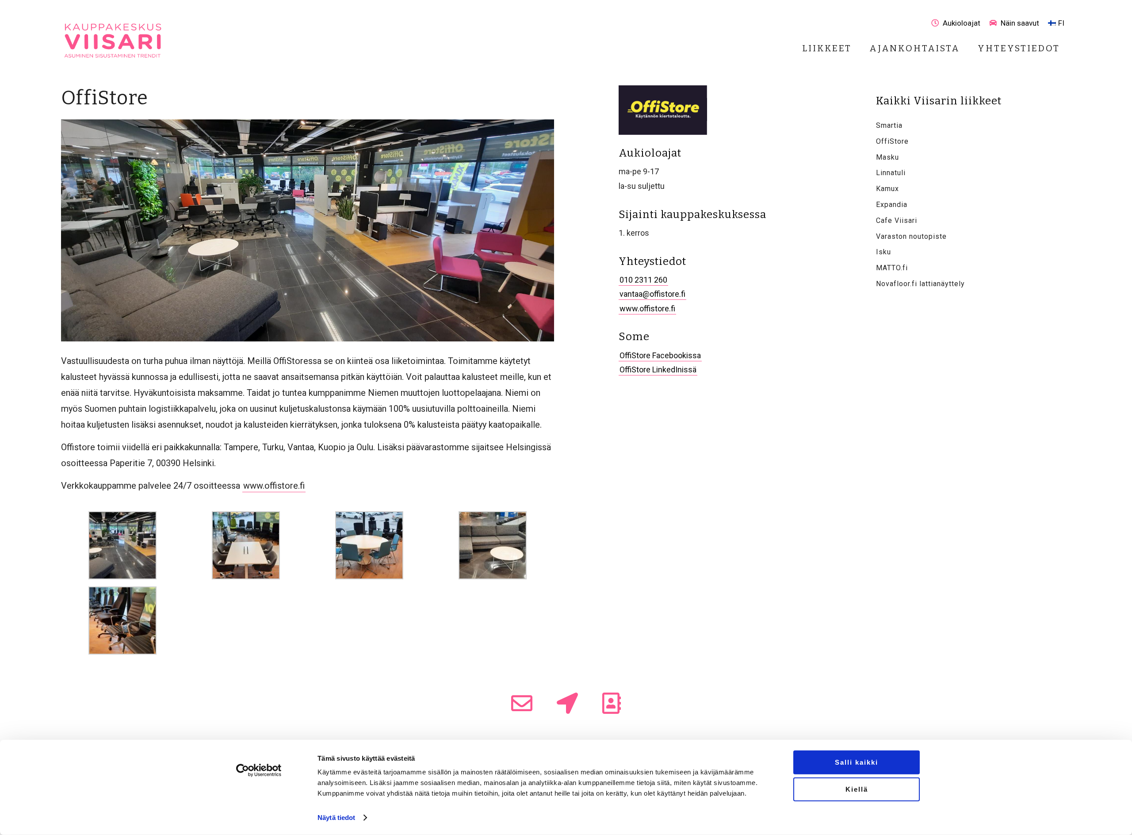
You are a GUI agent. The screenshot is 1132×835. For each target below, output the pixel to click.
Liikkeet (827, 48)
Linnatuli (891, 173)
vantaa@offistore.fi (652, 294)
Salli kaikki (856, 762)
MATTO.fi (892, 268)
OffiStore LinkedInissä (658, 369)
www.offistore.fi (274, 485)
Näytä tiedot (336, 817)
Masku (887, 157)
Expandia (891, 204)
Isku (883, 252)
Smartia (889, 125)
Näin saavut (1019, 23)
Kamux (887, 188)
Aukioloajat (960, 23)
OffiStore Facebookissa (660, 355)
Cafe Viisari (896, 220)
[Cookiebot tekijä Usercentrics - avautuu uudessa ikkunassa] (259, 770)
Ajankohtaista (914, 48)
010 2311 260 (643, 279)
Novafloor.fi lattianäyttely (920, 284)
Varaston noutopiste (911, 236)
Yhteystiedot (1019, 48)
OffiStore (892, 141)
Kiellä (856, 789)
